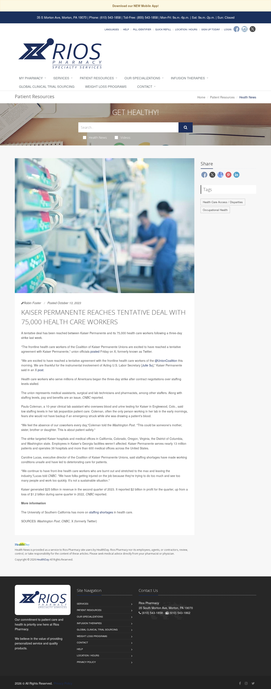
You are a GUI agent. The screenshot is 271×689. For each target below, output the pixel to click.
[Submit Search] (185, 127)
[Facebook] (236, 29)
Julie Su (147, 365)
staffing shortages (101, 512)
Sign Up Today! (210, 29)
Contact (144, 86)
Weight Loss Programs (106, 86)
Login (227, 29)
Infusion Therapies (188, 78)
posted (95, 351)
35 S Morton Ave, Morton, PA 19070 (62, 17)
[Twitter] (253, 29)
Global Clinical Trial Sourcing (47, 86)
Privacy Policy (86, 662)
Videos (125, 137)
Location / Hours (186, 29)
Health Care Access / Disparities (223, 202)
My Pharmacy (31, 78)
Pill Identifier (142, 29)
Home (201, 97)
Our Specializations (142, 78)
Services (61, 78)
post (40, 370)
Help (126, 29)
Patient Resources (97, 78)
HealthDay (43, 559)
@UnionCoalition (166, 360)
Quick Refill (163, 29)
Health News (98, 137)
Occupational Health (215, 210)
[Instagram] (244, 29)
